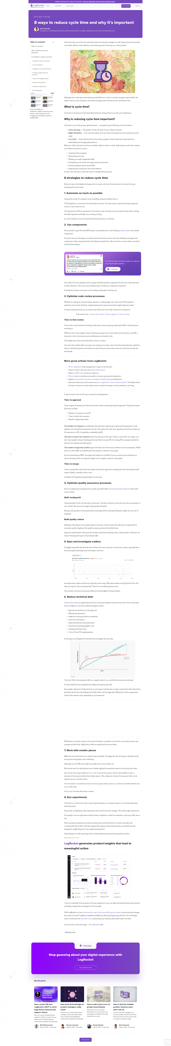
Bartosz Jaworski (72, 1025)
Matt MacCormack (46, 1025)
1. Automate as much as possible (41, 61)
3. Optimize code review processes (41, 69)
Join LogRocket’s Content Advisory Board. (112, 382)
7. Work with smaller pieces (39, 86)
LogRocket (71, 843)
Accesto (72, 676)
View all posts (86, 1039)
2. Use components (37, 65)
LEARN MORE (34, 118)
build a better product (97, 370)
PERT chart (79, 373)
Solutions (70, 6)
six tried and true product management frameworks (92, 379)
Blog (48, 6)
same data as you (86, 918)
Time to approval (111, 314)
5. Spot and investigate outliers (40, 78)
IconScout (77, 838)
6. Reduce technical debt (38, 82)
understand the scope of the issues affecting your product (101, 912)
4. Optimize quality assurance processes (40, 73)
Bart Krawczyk (45, 29)
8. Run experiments (37, 90)
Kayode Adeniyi (98, 1025)
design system (125, 230)
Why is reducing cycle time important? (39, 51)
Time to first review (97, 314)
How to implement (75, 367)
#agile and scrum (70, 932)
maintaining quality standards (118, 489)
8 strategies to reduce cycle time (41, 57)
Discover (71, 376)
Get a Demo (126, 6)
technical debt (73, 603)
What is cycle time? (37, 46)
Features (58, 6)
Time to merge (124, 314)
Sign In (137, 6)
